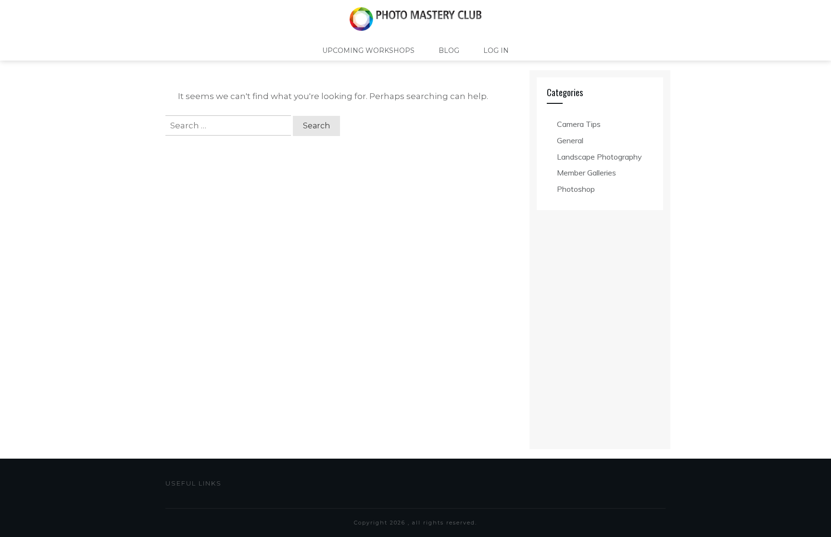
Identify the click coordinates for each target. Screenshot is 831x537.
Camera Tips (579, 124)
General (570, 140)
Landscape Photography (599, 157)
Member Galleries (586, 172)
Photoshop (576, 189)
